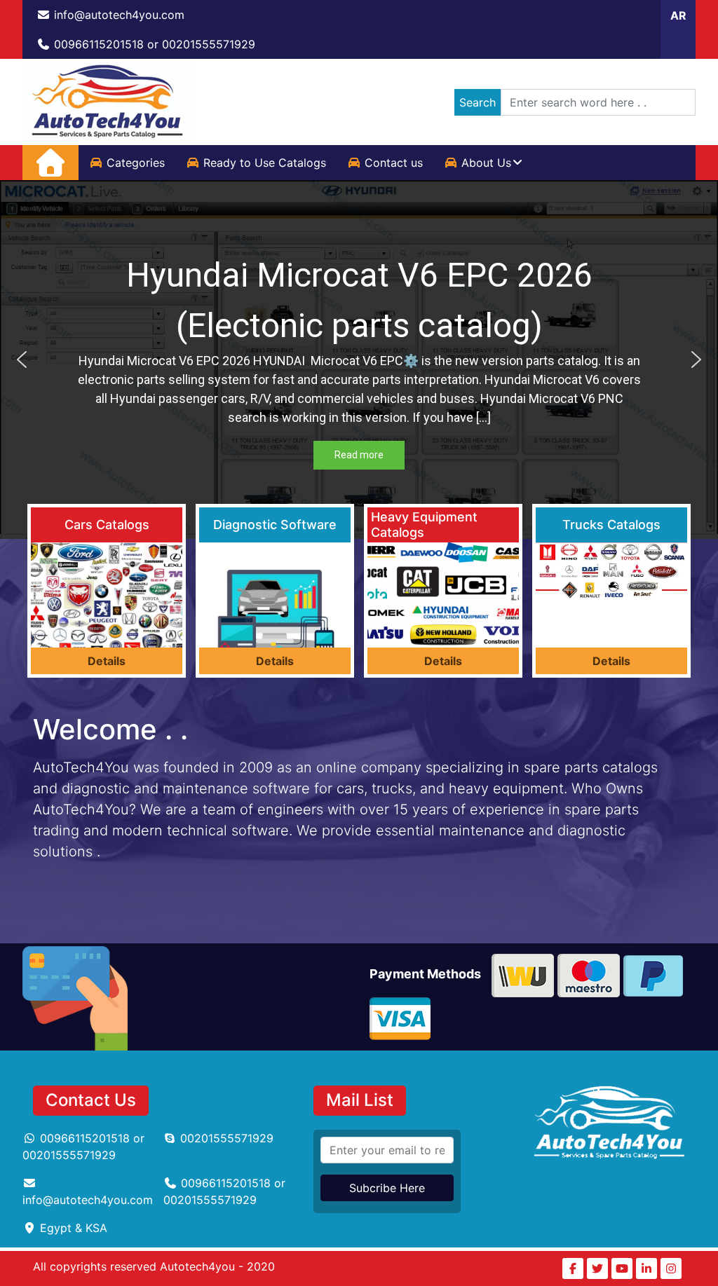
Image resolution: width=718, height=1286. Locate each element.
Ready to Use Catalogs (264, 163)
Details (107, 661)
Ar (678, 15)
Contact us (394, 163)
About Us (486, 163)
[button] (22, 359)
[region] (359, 359)
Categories (136, 163)
